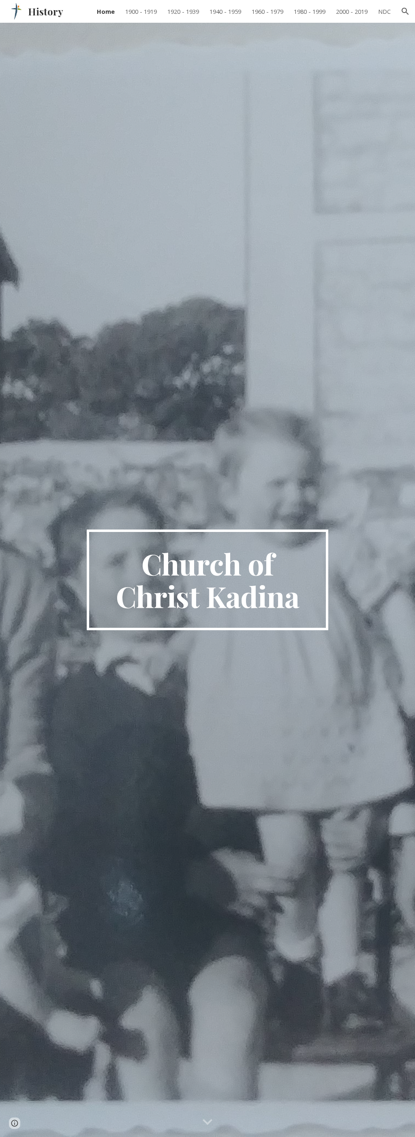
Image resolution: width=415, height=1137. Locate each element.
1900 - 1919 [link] (141, 11)
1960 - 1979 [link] (267, 11)
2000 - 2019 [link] (352, 11)
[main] (207, 580)
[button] (405, 11)
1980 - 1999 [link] (309, 11)
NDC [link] (384, 11)
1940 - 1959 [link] (225, 11)
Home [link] (106, 11)
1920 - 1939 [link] (183, 11)
